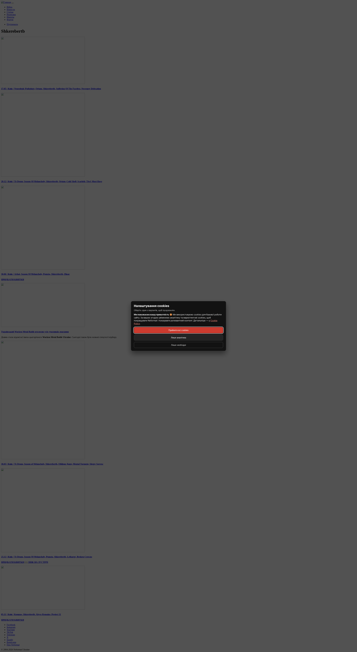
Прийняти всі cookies (178, 330)
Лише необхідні (178, 345)
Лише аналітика (178, 337)
